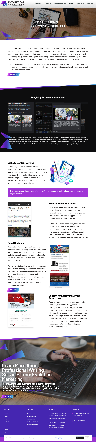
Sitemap (6, 429)
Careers (6, 416)
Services (6, 413)
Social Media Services (32, 421)
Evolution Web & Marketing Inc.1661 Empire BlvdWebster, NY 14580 (81, 415)
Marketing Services (31, 416)
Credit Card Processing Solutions (35, 427)
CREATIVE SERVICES (60, 4)
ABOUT (71, 4)
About (5, 419)
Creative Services (31, 419)
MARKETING (48, 4)
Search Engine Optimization (33, 424)
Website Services (31, 413)
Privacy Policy (58, 438)
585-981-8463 (35, 390)
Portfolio (6, 421)
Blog (5, 424)
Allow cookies (79, 438)
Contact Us (13, 74)
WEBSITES (38, 4)
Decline (87, 438)
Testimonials (7, 427)
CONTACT (90, 4)
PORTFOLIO (80, 4)
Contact (6, 432)
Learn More (13, 289)
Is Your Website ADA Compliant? (57, 422)
